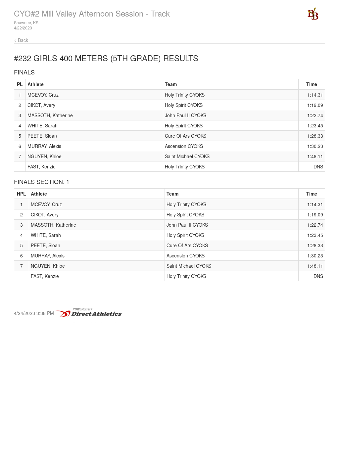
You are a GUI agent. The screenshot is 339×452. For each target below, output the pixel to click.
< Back (21, 40)
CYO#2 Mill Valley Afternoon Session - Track (92, 13)
